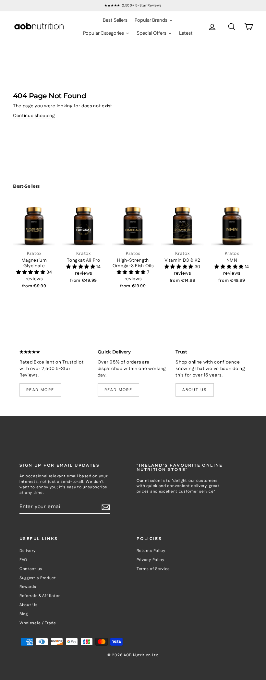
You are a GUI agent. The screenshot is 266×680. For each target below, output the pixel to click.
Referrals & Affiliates (39, 596)
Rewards (27, 587)
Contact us (30, 569)
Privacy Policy (150, 560)
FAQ (23, 560)
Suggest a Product (37, 578)
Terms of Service (153, 569)
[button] (31, 272)
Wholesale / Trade (37, 623)
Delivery (27, 551)
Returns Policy (151, 551)
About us (194, 390)
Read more (40, 390)
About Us (28, 605)
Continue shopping (34, 116)
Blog (23, 614)
